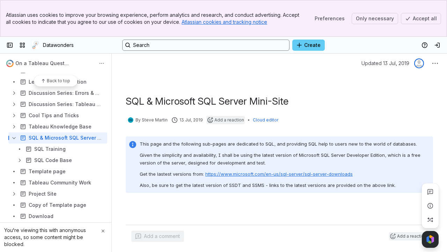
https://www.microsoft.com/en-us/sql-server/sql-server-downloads (279, 174)
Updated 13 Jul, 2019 (385, 63)
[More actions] (101, 63)
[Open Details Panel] (430, 205)
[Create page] (430, 219)
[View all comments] (430, 191)
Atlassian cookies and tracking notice (224, 22)
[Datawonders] (35, 45)
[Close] (103, 231)
